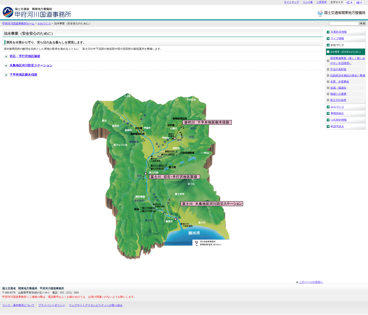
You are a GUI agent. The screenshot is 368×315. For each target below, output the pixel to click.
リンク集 (308, 2)
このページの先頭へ (311, 282)
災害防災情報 (339, 31)
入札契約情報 (339, 119)
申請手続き (337, 126)
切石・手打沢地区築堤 (25, 56)
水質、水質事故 (339, 81)
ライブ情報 (337, 38)
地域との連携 (338, 93)
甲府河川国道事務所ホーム (18, 23)
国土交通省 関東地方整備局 (341, 13)
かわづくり (44, 23)
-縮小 (359, 2)
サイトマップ (291, 2)
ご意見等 (322, 2)
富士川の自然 (338, 100)
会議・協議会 (338, 87)
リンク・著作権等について (18, 305)
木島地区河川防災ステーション (31, 65)
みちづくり (337, 106)
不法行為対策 (338, 69)
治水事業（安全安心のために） (346, 51)
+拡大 (349, 2)
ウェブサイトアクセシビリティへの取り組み (96, 305)
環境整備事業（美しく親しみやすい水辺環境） (347, 61)
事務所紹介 (337, 113)
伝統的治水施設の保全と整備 (347, 75)
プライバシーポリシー (51, 305)
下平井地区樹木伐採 (23, 74)
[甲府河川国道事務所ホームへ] (36, 17)
